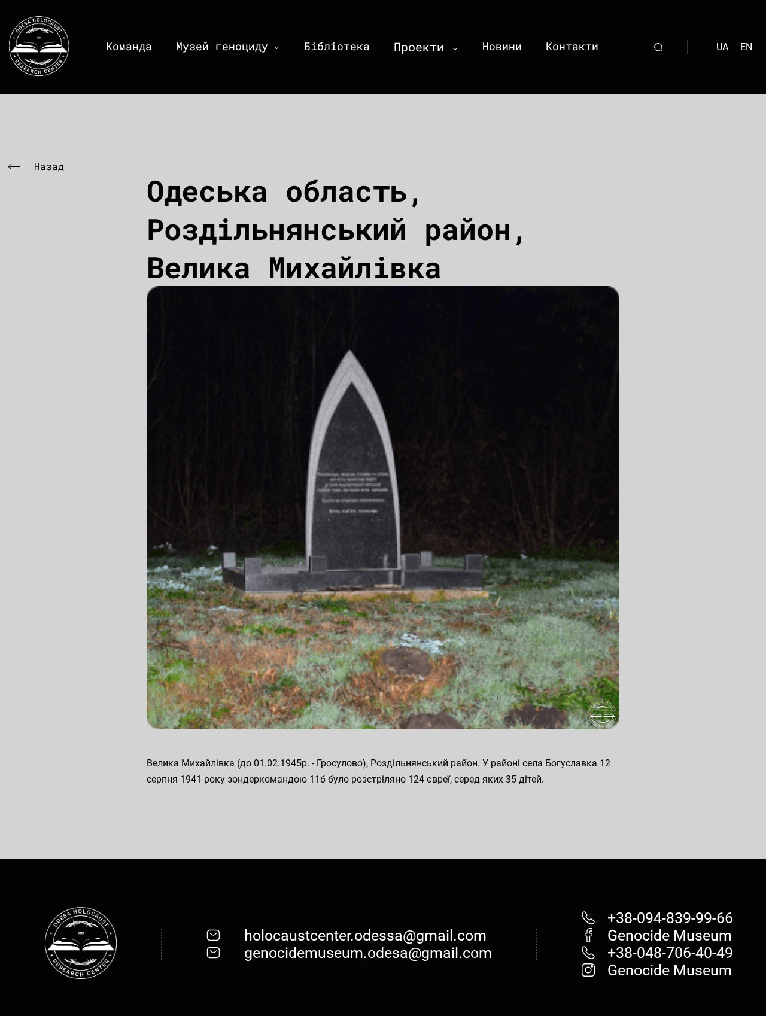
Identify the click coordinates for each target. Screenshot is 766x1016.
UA (722, 47)
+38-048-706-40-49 (670, 953)
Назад (49, 166)
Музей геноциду (222, 46)
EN (746, 47)
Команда (129, 46)
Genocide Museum (669, 935)
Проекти (419, 46)
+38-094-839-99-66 (670, 918)
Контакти (572, 46)
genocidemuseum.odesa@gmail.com (368, 953)
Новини (502, 46)
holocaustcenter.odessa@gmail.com (365, 935)
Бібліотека (337, 46)
